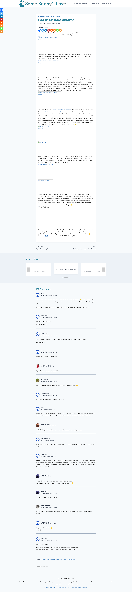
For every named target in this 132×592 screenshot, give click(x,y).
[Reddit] (51, 30)
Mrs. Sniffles (45, 506)
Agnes (43, 379)
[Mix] (54, 30)
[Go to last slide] (28, 269)
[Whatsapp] (57, 30)
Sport (58, 16)
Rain (42, 538)
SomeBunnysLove (44, 23)
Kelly (42, 408)
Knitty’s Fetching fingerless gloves (61, 110)
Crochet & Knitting (43, 16)
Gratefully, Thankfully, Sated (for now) (84, 248)
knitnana (44, 522)
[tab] (64, 277)
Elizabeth (44, 438)
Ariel (42, 294)
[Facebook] (39, 30)
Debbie (43, 393)
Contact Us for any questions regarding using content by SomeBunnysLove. (66, 587)
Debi (42, 455)
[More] (60, 30)
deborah (44, 424)
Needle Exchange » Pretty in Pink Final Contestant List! (59, 559)
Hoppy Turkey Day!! (42, 248)
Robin (43, 333)
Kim (42, 351)
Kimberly (44, 365)
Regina (43, 475)
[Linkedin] (45, 30)
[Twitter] (42, 30)
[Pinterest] (48, 30)
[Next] (103, 269)
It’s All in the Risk (62, 266)
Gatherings (53, 16)
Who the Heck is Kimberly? (81, 3)
